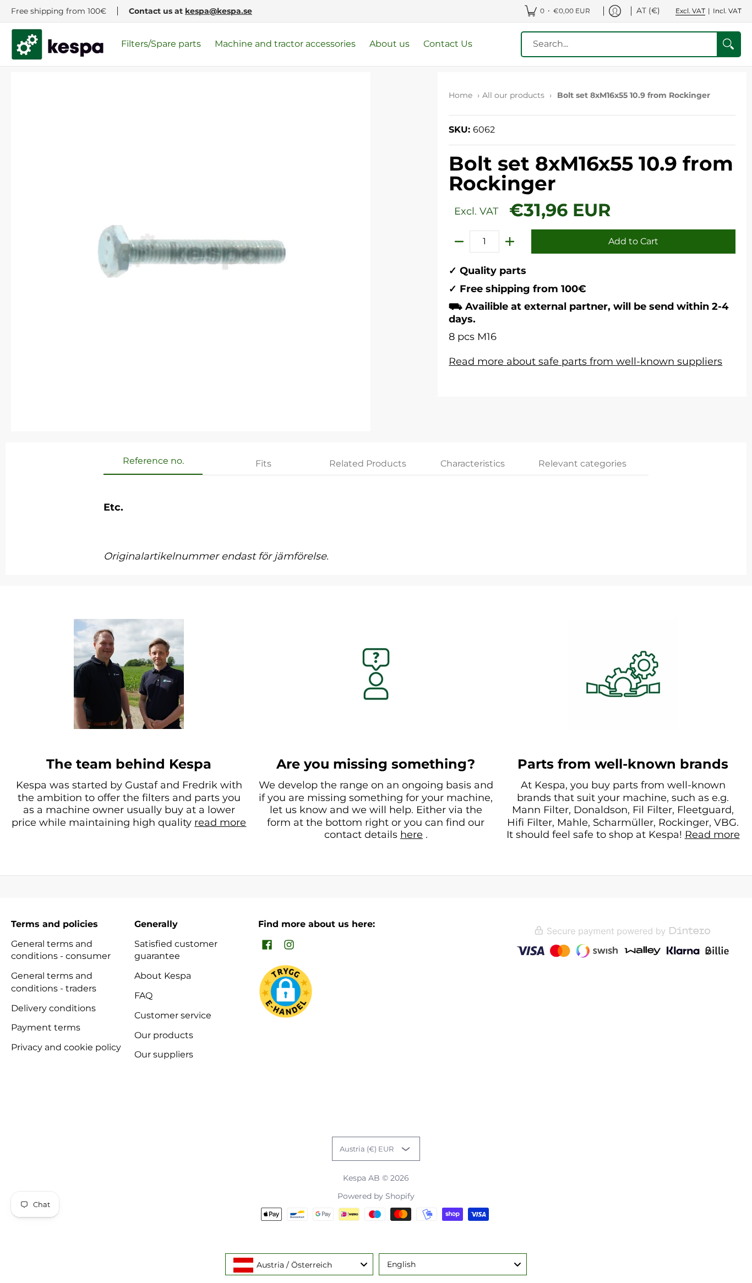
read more (220, 822)
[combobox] (299, 1264)
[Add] (509, 241)
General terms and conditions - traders (53, 982)
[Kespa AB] (58, 44)
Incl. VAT (727, 11)
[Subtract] (459, 241)
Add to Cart (633, 241)
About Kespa (162, 976)
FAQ (143, 995)
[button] (267, 945)
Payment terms (45, 1027)
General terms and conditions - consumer (61, 950)
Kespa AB (361, 1178)
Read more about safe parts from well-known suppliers (585, 361)
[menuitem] (557, 11)
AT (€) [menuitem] (648, 10)
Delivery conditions (53, 1008)
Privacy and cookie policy (66, 1047)
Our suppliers (163, 1054)
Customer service (172, 1015)
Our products (163, 1035)
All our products (513, 95)
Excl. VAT (690, 11)
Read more (712, 835)
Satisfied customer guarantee (175, 950)
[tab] (153, 464)
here (411, 835)
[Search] (728, 44)
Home (460, 95)
